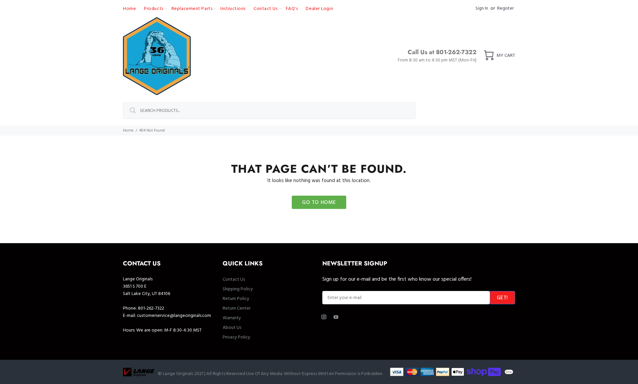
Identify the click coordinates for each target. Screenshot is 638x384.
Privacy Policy (236, 337)
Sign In (482, 8)
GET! (502, 298)
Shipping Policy (238, 289)
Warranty (232, 318)
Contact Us (234, 279)
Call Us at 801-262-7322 (442, 52)
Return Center (237, 308)
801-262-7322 (151, 308)
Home (128, 130)
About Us (232, 328)
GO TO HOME (319, 202)
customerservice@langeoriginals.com (174, 316)
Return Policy (236, 299)
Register (505, 8)
